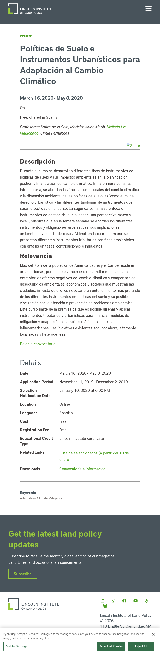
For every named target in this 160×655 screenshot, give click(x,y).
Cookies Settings (16, 646)
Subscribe (23, 573)
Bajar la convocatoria (37, 343)
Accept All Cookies (111, 646)
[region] (80, 641)
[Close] (153, 634)
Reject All (141, 646)
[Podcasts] (147, 600)
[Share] (133, 145)
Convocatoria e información (82, 468)
